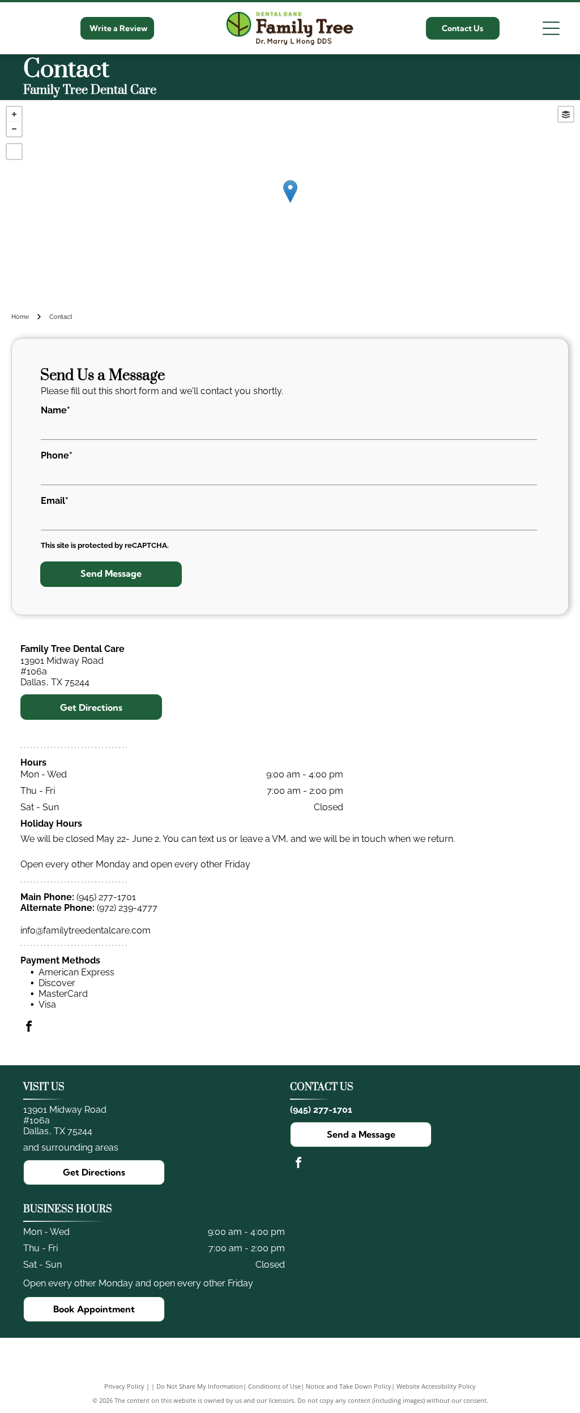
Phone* (56, 455)
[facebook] (28, 1028)
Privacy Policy (124, 1386)
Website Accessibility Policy (436, 1386)
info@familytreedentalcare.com (85, 930)
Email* (55, 500)
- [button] (14, 129)
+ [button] (14, 114)
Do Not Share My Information (199, 1386)
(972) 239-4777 (127, 907)
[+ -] (290, 203)
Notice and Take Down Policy (348, 1386)
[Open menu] (551, 28)
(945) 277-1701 (106, 897)
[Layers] (565, 114)
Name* (55, 410)
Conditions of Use (274, 1386)
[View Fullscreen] (14, 151)
